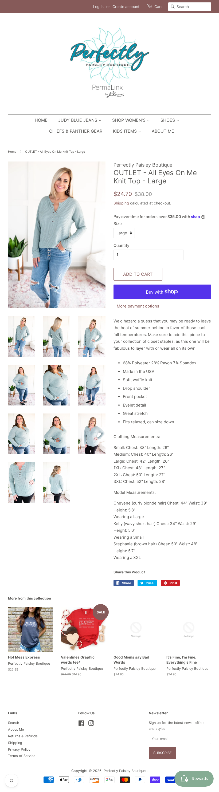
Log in (98, 6)
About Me (163, 131)
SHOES (168, 120)
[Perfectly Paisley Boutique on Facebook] (81, 724)
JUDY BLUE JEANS (78, 120)
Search (13, 723)
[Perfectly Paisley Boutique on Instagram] (91, 724)
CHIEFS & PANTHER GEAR (75, 131)
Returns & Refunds (23, 736)
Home (41, 120)
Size (118, 223)
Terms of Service (21, 756)
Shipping (121, 203)
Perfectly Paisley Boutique (125, 771)
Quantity (121, 245)
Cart (158, 6)
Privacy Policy (19, 749)
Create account (125, 6)
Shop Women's (129, 120)
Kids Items (125, 131)
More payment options (138, 306)
